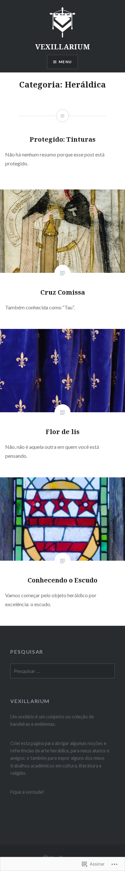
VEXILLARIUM (62, 46)
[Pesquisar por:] (62, 671)
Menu (65, 61)
